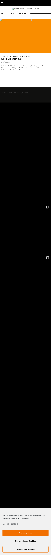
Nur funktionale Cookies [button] (25, 541)
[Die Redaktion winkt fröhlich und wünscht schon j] (25, 381)
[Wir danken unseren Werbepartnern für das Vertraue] (25, 280)
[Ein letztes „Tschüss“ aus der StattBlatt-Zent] (25, 179)
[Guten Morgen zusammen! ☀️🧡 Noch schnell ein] (25, 431)
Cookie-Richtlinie (10, 524)
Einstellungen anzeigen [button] (26, 549)
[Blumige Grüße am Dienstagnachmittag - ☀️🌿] (25, 482)
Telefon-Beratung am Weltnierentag (15, 58)
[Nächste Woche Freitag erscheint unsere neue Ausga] (25, 330)
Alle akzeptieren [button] (25, 533)
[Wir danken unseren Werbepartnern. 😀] (25, 229)
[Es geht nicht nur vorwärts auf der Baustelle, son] (25, 128)
